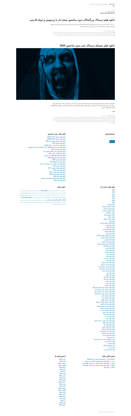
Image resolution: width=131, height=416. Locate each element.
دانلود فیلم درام (111, 273)
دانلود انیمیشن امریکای (109, 206)
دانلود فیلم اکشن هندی (109, 229)
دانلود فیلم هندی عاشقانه (108, 333)
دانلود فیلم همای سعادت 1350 (57, 172)
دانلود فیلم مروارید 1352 (59, 159)
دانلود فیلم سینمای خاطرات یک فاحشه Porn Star (96, 363)
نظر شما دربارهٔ (57, 35)
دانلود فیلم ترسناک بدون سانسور (109, 121)
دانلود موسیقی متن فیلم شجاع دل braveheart (26, 202)
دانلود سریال (111, 217)
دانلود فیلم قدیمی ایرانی (53, 200)
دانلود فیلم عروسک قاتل (35, 197)
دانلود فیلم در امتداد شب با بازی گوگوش (55, 145)
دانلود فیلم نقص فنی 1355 (58, 149)
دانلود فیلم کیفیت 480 (109, 322)
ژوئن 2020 (63, 398)
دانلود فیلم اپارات (82, 32)
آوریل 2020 (62, 402)
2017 (113, 194)
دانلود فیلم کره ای (110, 316)
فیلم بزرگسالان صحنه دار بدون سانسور (73, 33)
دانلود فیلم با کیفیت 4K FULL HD (106, 235)
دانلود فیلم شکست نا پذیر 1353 (57, 153)
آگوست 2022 (62, 365)
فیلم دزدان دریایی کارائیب (61, 204)
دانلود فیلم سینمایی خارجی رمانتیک (105, 302)
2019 (113, 117)
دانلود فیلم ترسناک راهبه (82, 121)
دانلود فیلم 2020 (34, 190)
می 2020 (63, 400)
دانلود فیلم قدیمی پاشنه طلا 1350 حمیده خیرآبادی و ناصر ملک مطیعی (47, 147)
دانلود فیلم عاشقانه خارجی (108, 310)
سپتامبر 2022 (62, 363)
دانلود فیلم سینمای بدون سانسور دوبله (72, 32)
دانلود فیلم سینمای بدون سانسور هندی (104, 293)
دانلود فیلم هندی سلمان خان (107, 331)
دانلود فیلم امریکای (110, 231)
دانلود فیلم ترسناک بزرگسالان (88, 35)
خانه (114, 6)
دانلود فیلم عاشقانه (40, 197)
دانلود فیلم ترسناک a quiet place (89, 118)
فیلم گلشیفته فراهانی (55, 204)
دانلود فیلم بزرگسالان (109, 246)
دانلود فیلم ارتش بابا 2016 (29, 190)
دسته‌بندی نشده (110, 337)
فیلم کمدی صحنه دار (109, 349)
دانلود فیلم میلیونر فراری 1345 (57, 174)
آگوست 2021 (62, 390)
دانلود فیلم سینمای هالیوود (60, 32)
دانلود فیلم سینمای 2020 (59, 197)
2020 (110, 117)
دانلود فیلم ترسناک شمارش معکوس (72, 121)
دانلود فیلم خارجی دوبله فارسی (106, 266)
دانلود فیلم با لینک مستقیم (108, 237)
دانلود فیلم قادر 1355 (60, 180)
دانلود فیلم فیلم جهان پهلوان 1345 (56, 157)
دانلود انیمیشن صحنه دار (108, 210)
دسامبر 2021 (62, 382)
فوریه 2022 (62, 378)
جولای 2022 (62, 367)
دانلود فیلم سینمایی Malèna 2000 (56, 139)
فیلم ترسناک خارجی (62, 33)
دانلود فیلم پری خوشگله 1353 (58, 161)
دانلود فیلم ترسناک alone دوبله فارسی (63, 118)
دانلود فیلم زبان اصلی (109, 277)
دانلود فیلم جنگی (110, 256)
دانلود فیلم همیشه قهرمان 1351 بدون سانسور (53, 178)
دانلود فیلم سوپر (110, 283)
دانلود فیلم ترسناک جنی (91, 121)
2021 (113, 32)
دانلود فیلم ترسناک (97, 35)
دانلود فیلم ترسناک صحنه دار (78, 35)
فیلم (65, 204)
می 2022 (63, 371)
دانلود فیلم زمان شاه (109, 279)
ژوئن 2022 (63, 369)
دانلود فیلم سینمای (110, 285)
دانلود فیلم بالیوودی (109, 239)
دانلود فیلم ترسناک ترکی (99, 121)
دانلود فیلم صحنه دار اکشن (108, 304)
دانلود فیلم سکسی (110, 281)
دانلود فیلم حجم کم (110, 258)
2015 (113, 190)
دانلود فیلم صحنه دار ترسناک (92, 33)
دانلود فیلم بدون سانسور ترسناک (106, 244)
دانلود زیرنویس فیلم (102, 32)
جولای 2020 (62, 396)
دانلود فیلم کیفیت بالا (83, 33)
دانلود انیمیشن (111, 204)
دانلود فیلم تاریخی (110, 248)
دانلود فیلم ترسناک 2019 (100, 118)
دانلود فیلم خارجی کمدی (108, 271)
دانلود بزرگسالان (108, 32)
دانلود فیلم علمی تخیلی (108, 312)
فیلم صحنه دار (56, 33)
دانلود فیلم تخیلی (110, 250)
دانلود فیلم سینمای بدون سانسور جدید (105, 289)
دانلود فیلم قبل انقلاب (109, 314)
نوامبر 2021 (62, 384)
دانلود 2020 (57, 190)
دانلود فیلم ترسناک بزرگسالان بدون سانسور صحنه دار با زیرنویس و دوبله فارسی (72, 19)
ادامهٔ (112, 111)
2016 (113, 192)
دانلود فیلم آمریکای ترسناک (89, 32)
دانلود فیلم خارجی (110, 260)
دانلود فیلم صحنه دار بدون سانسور (103, 33)
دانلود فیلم (112, 4)
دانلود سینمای (49, 190)
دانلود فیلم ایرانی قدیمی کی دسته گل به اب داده (53, 164)
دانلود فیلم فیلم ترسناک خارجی (67, 35)
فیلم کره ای (111, 347)
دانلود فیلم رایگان (110, 275)
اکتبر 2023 (63, 361)
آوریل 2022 (62, 373)
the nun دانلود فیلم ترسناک (109, 35)
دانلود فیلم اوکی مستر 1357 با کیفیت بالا (55, 151)
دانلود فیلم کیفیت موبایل (108, 329)
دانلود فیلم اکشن (110, 227)
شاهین (113, 363)
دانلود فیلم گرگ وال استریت (35, 202)
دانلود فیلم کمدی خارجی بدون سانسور (104, 320)
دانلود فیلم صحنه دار (46, 197)
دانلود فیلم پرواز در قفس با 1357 (57, 168)
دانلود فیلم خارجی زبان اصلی (107, 268)
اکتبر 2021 (63, 386)
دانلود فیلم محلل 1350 (59, 176)
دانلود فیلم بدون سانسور (98, 117)
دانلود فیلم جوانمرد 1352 (59, 143)
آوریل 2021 (62, 392)
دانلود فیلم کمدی (110, 318)
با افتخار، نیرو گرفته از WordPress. (105, 411)
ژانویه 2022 (62, 380)
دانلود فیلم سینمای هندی (52, 197)
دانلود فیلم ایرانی (110, 233)
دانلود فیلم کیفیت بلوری (108, 327)
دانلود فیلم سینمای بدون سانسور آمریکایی (103, 287)
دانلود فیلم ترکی (110, 254)
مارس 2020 (62, 404)
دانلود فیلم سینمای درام (108, 297)
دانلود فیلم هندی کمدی (109, 335)
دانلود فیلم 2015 (39, 190)
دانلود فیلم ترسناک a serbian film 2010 (77, 118)
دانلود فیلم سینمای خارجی (108, 295)
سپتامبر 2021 (62, 388)
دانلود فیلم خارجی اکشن (108, 262)
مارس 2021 (62, 394)
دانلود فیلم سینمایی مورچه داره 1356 (56, 141)
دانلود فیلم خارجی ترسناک (88, 117)
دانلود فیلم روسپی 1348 (59, 166)
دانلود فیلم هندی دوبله (57, 202)
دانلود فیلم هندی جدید (63, 202)
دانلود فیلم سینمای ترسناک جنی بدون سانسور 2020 (87, 45)
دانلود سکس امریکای (109, 219)
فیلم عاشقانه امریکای (109, 345)
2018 (113, 196)
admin (112, 115)
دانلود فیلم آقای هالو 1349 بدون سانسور (55, 155)
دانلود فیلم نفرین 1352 (59, 170)
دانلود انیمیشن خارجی (109, 208)
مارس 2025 (62, 359)
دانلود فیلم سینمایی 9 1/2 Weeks (56, 137)
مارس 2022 (62, 375)
